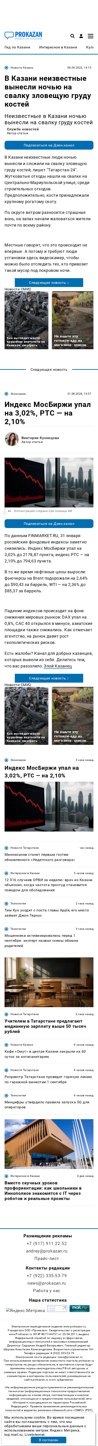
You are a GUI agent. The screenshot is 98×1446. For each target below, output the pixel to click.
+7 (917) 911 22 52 (47, 1243)
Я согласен (48, 1440)
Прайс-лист (46, 1258)
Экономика (18, 393)
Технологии (18, 903)
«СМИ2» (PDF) (82, 1410)
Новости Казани (21, 67)
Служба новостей (23, 129)
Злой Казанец (58, 666)
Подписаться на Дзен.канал (49, 145)
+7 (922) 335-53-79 (47, 1275)
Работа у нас (46, 1290)
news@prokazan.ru (47, 1283)
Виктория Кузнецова (40, 438)
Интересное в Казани (25, 873)
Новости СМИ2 (18, 289)
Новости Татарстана (24, 847)
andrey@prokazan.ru (46, 1251)
